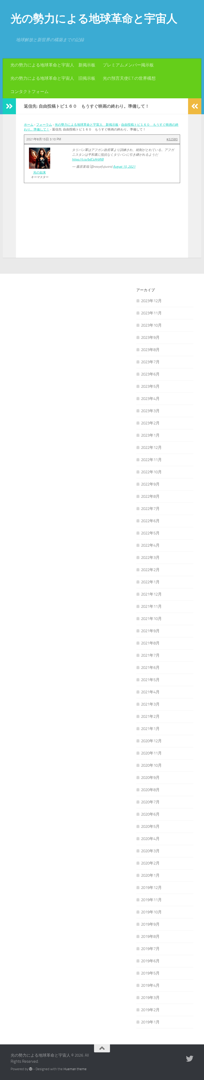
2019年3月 (150, 997)
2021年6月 (150, 667)
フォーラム (44, 124)
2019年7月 (150, 948)
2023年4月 (150, 398)
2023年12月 (151, 300)
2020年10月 (151, 765)
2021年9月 (150, 630)
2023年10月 (151, 325)
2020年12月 (151, 741)
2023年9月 (150, 337)
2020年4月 (150, 838)
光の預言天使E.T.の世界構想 (129, 78)
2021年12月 (151, 594)
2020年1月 (150, 875)
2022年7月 (150, 508)
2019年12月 (151, 887)
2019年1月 (150, 1022)
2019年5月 (150, 973)
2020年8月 (150, 789)
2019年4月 (150, 985)
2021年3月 (150, 704)
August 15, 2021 (124, 166)
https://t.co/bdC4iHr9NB (88, 159)
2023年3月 (150, 410)
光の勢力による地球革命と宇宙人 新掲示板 (52, 65)
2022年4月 (150, 545)
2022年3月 (150, 557)
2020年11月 (151, 753)
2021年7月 (150, 655)
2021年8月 (150, 643)
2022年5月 (150, 533)
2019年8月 (150, 936)
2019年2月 (150, 1009)
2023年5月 (150, 386)
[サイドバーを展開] (9, 106)
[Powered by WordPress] (30, 1069)
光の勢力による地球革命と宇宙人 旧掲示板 (52, 78)
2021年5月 (150, 679)
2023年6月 (150, 374)
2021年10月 (151, 618)
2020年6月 (150, 814)
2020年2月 (150, 863)
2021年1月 (150, 728)
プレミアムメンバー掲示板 (128, 65)
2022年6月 (150, 520)
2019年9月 (150, 924)
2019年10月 (151, 912)
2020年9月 (150, 777)
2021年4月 (150, 692)
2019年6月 (150, 961)
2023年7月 (150, 362)
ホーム (28, 124)
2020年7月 (150, 802)
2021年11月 (151, 606)
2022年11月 (151, 459)
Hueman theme (75, 1069)
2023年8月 (150, 349)
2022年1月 (150, 582)
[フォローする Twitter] (189, 1058)
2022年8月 (150, 496)
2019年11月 (151, 899)
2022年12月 (151, 447)
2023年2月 (150, 423)
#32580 (172, 139)
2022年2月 (150, 569)
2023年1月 (150, 435)
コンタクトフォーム (29, 91)
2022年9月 (150, 484)
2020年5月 (150, 826)
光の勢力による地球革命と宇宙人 (94, 18)
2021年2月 (150, 716)
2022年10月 (151, 472)
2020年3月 (150, 851)
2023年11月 (151, 313)
